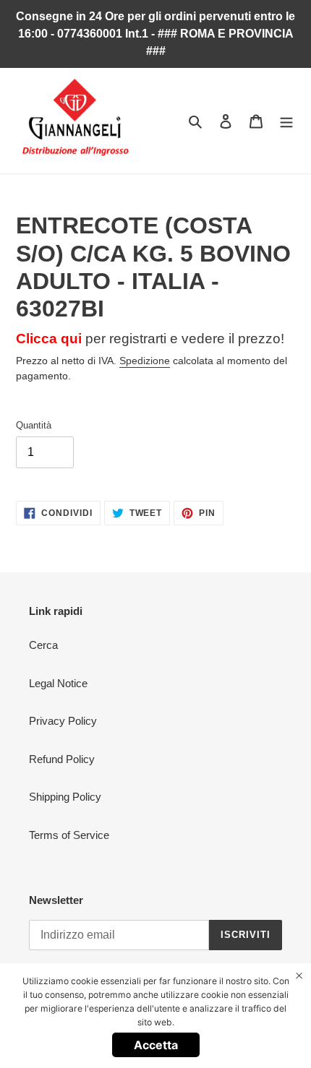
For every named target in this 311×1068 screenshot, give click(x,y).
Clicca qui (49, 338)
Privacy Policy (63, 721)
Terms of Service (69, 835)
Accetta (156, 1045)
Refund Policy (62, 759)
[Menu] (286, 121)
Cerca (43, 645)
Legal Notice (58, 683)
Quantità (33, 425)
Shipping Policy (65, 797)
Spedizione (144, 360)
